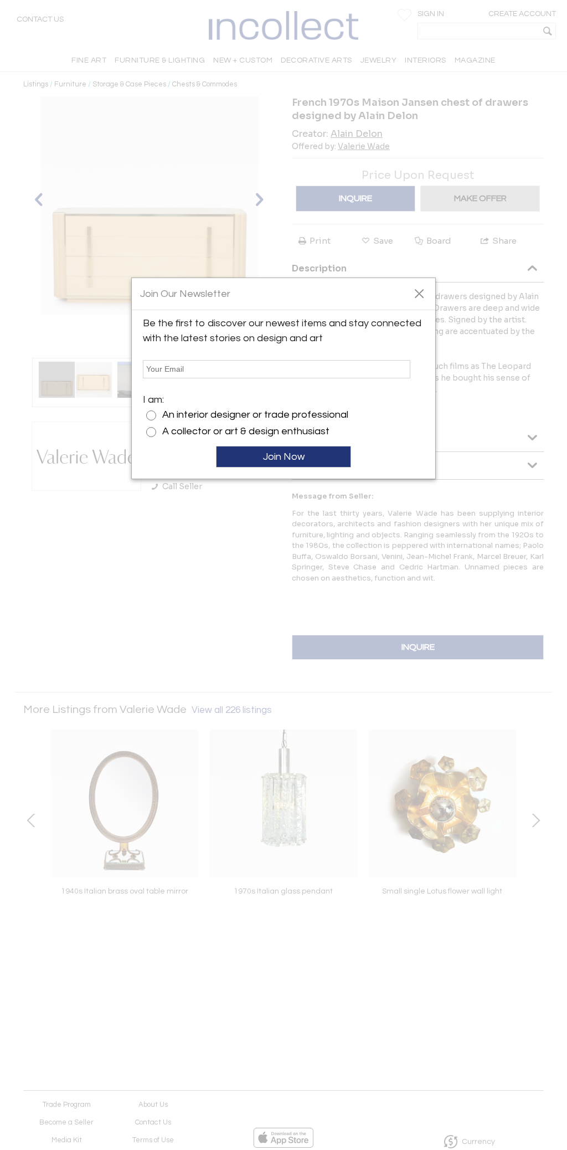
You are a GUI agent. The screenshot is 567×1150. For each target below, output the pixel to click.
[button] (419, 293)
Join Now (284, 456)
